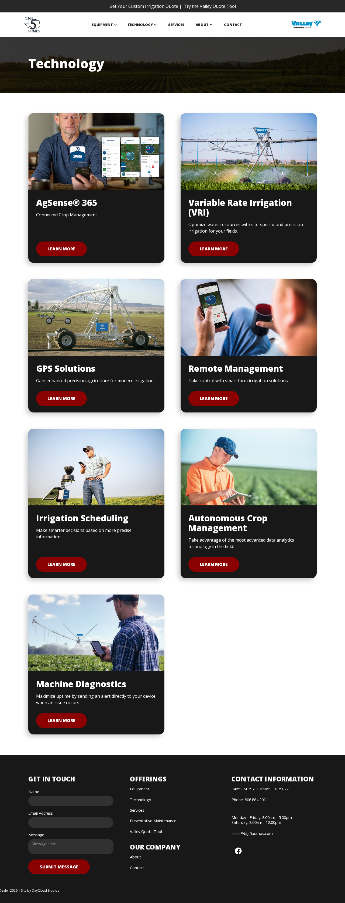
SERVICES (176, 24)
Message (36, 835)
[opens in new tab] (306, 25)
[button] (104, 25)
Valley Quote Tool (218, 6)
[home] (32, 24)
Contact (233, 24)
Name (33, 792)
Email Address (40, 813)
